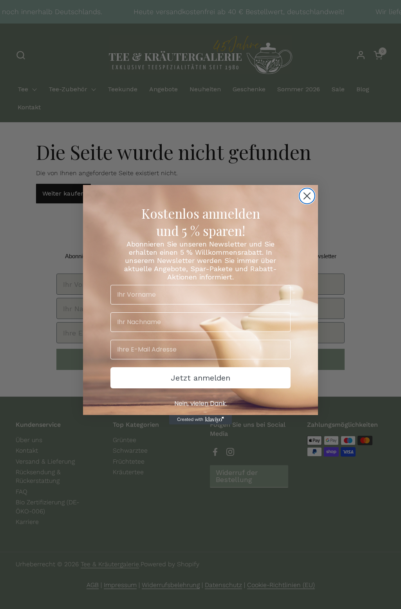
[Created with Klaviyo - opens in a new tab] (200, 419)
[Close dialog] (307, 196)
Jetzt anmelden (200, 377)
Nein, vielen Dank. (200, 403)
